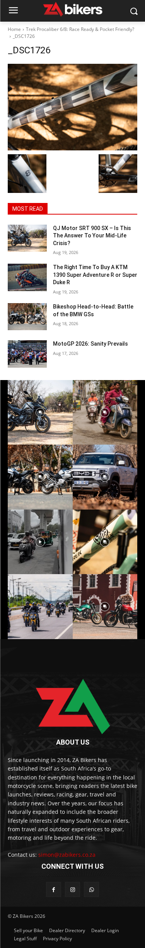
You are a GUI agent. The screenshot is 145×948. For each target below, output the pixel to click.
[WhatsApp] (91, 889)
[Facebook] (53, 889)
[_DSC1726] (72, 107)
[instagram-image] (40, 412)
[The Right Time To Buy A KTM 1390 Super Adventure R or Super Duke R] (27, 277)
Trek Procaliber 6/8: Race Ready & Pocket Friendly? (80, 29)
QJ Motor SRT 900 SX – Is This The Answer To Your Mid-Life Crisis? (92, 235)
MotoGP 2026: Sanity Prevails (90, 344)
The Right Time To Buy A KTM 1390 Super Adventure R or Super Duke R (95, 274)
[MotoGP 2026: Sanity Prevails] (27, 353)
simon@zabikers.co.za (67, 854)
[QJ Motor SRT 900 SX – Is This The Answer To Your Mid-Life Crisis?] (27, 238)
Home (14, 29)
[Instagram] (72, 889)
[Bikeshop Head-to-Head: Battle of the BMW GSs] (27, 316)
